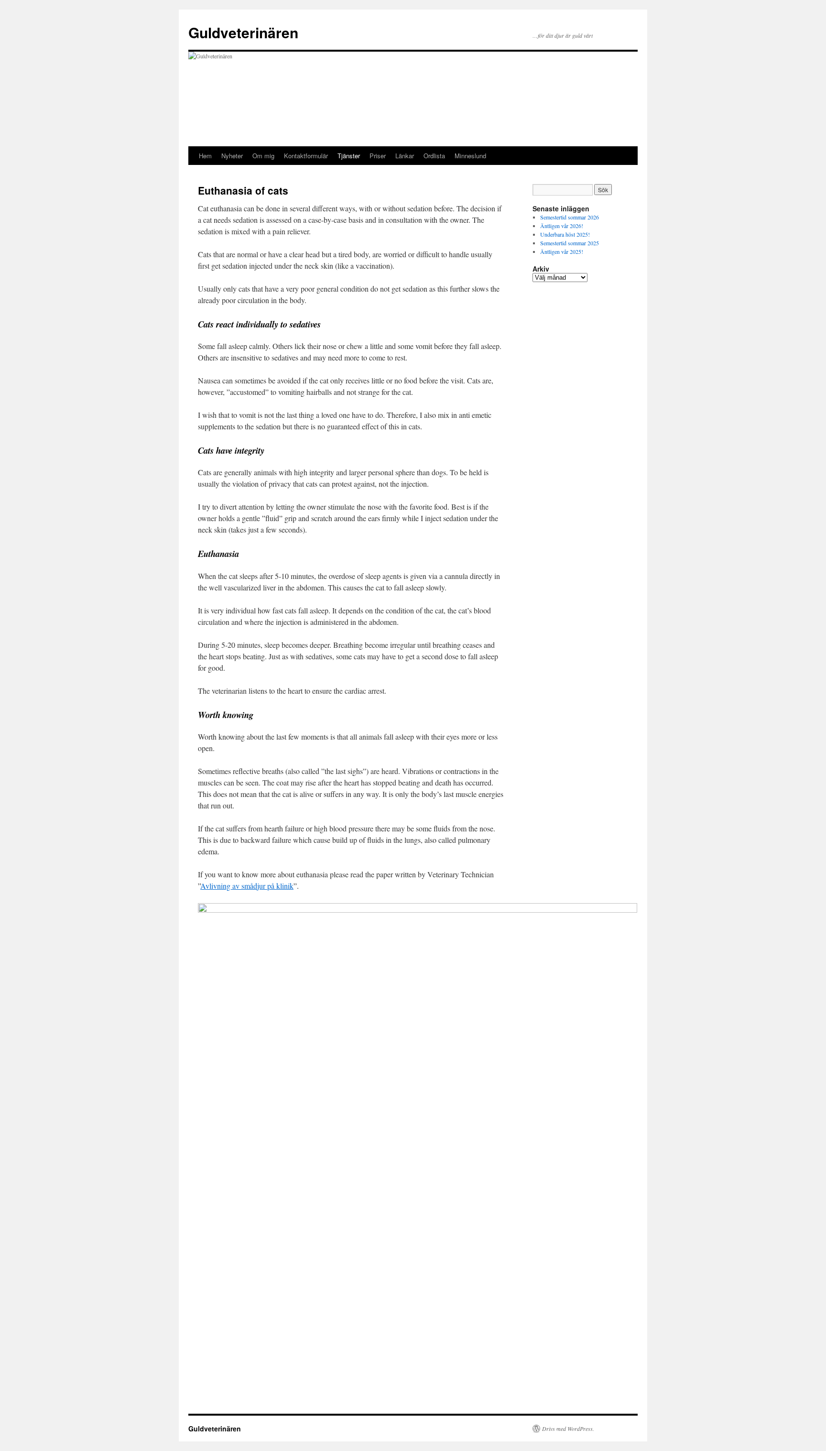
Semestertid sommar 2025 (569, 243)
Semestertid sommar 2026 (569, 217)
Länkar (404, 155)
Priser (378, 155)
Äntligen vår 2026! (561, 225)
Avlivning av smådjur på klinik (246, 886)
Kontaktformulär (306, 155)
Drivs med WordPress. (568, 1428)
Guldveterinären (243, 32)
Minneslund (470, 155)
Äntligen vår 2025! (561, 251)
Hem (205, 155)
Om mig (263, 155)
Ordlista (434, 155)
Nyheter (232, 155)
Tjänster (348, 155)
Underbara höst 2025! (565, 234)
